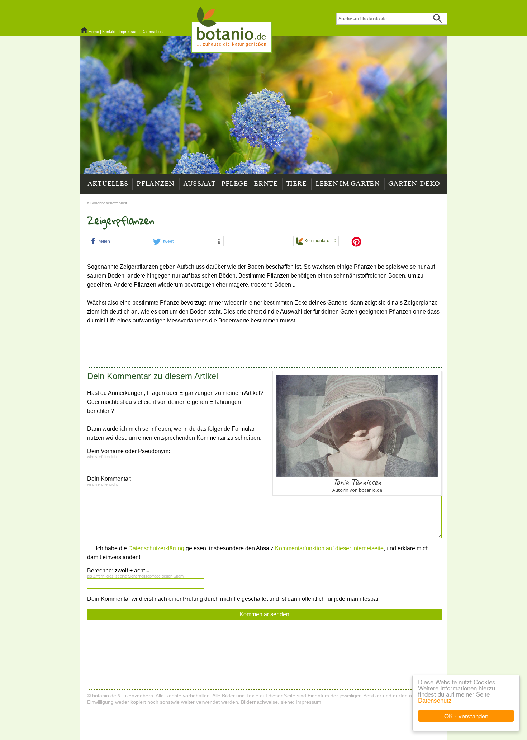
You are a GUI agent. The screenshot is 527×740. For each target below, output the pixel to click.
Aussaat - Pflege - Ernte (230, 184)
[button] (115, 241)
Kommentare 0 (319, 240)
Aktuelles (107, 184)
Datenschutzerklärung (156, 548)
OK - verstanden (466, 715)
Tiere (296, 184)
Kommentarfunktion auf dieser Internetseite (329, 548)
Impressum (128, 31)
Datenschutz (435, 700)
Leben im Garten (347, 184)
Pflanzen (155, 184)
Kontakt (108, 31)
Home (94, 31)
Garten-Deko (414, 184)
